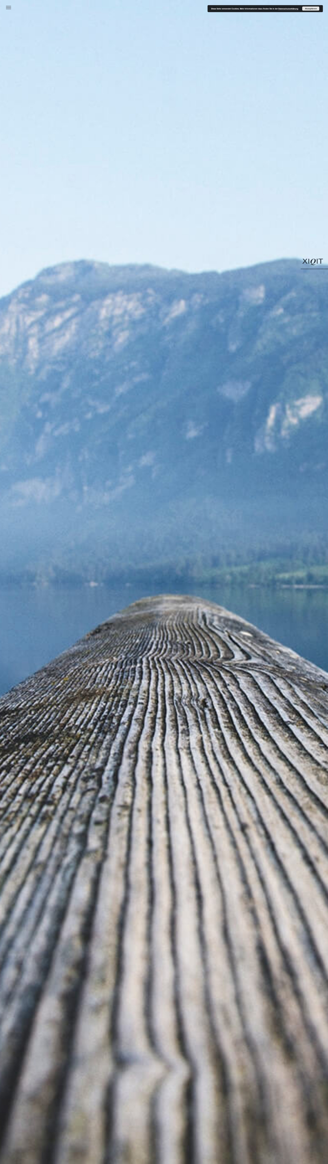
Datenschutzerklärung (288, 8)
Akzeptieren (311, 8)
